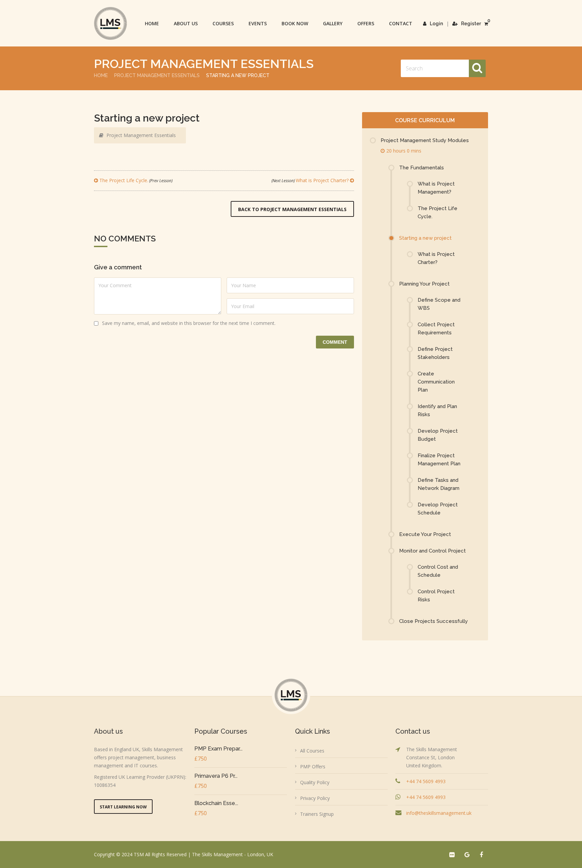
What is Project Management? (436, 188)
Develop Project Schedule (438, 509)
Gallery (333, 23)
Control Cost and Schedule (438, 571)
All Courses (312, 750)
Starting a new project (425, 238)
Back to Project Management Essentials (292, 209)
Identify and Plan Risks (437, 410)
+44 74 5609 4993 (426, 781)
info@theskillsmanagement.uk (439, 813)
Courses (223, 23)
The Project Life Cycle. (135, 180)
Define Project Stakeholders (435, 353)
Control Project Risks (436, 596)
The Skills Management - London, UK (232, 854)
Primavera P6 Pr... (215, 776)
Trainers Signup (317, 814)
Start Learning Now (123, 807)
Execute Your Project (425, 534)
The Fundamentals (421, 168)
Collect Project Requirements (436, 329)
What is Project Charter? (310, 180)
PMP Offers (312, 766)
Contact (400, 23)
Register (471, 23)
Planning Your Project (424, 284)
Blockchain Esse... (216, 803)
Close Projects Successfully (433, 621)
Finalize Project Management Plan (439, 460)
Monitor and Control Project (432, 551)
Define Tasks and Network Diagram (438, 484)
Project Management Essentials (157, 75)
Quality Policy (314, 782)
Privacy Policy (315, 798)
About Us (186, 23)
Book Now (295, 23)
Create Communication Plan (436, 382)
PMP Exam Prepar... (218, 748)
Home (152, 23)
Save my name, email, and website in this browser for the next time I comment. (189, 323)
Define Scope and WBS (439, 304)
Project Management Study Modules (425, 140)
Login (436, 23)
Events (258, 23)
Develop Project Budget (438, 435)
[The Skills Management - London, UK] (110, 23)
